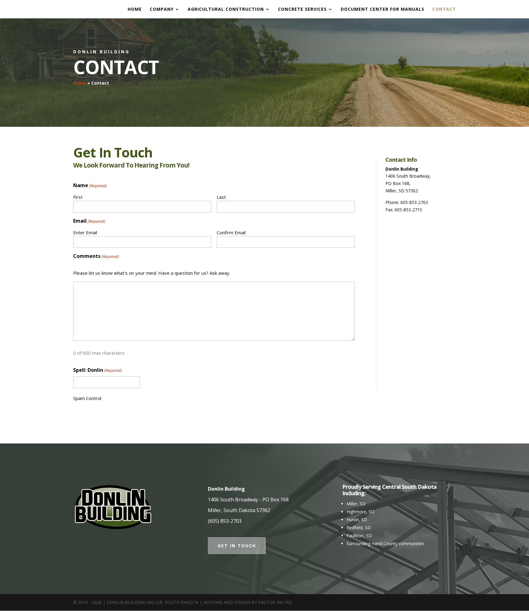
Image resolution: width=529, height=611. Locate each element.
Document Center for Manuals (382, 9)
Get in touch (237, 546)
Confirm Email (231, 232)
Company (162, 9)
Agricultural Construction (226, 9)
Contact (444, 9)
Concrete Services (302, 9)
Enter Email (85, 232)
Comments (96, 256)
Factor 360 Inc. (275, 602)
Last (221, 197)
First (78, 197)
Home (135, 9)
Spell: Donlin (97, 370)
